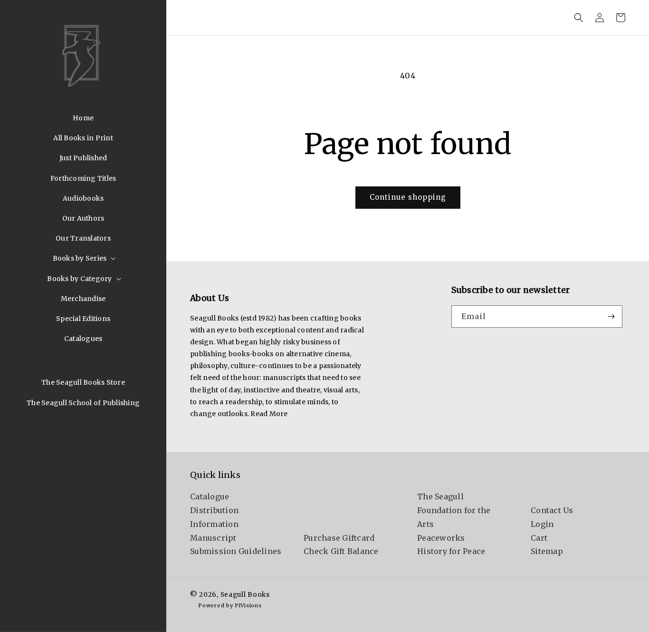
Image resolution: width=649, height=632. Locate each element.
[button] (83, 258)
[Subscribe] (611, 316)
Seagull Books (245, 595)
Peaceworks (441, 538)
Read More (268, 413)
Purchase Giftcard (339, 538)
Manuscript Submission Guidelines (235, 544)
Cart (539, 538)
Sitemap (547, 551)
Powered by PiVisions (229, 605)
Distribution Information (214, 517)
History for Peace (451, 551)
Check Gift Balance (341, 551)
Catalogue (209, 496)
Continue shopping (408, 197)
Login (542, 524)
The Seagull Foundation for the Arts (454, 510)
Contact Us (552, 510)
